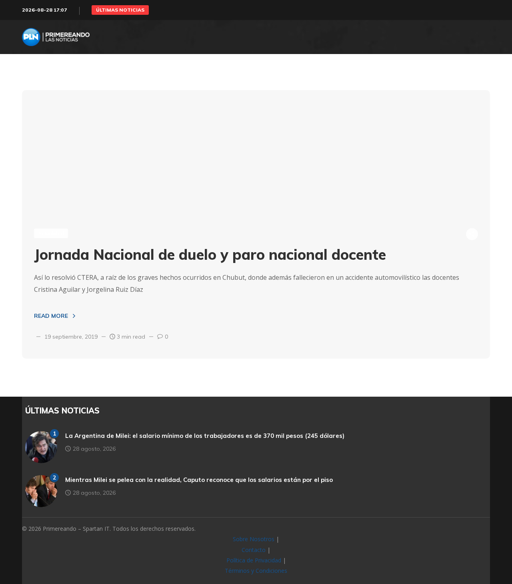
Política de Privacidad (253, 560)
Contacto (254, 550)
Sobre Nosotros (253, 539)
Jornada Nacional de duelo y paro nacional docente (210, 254)
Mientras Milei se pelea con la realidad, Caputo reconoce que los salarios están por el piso (199, 480)
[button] (120, 10)
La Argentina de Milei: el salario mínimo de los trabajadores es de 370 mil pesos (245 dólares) (204, 436)
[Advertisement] (256, 150)
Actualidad (51, 233)
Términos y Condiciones (256, 570)
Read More (51, 315)
